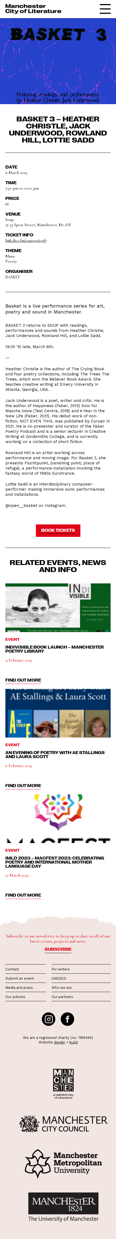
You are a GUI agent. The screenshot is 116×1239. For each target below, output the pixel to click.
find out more (23, 680)
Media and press (19, 988)
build (73, 1042)
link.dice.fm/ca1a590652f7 (26, 240)
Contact (12, 969)
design (59, 1042)
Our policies (15, 997)
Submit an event (19, 978)
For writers (61, 969)
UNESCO (59, 978)
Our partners (62, 997)
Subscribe (58, 949)
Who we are (62, 988)
